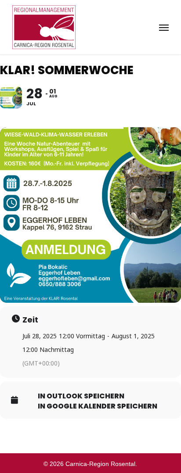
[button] (164, 27)
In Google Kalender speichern (97, 406)
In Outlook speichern (81, 396)
